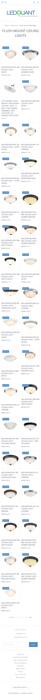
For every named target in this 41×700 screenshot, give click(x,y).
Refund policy (20, 677)
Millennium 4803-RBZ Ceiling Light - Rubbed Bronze (29, 240)
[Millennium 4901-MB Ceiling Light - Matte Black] (10, 261)
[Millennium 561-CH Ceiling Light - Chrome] (30, 460)
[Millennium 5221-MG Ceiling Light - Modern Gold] (30, 356)
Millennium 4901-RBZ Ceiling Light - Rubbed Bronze (29, 542)
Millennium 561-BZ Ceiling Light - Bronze (9, 508)
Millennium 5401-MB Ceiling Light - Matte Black (10, 242)
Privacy (20, 671)
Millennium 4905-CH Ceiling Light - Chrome (10, 407)
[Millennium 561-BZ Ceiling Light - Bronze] (10, 494)
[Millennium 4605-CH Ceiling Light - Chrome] (30, 293)
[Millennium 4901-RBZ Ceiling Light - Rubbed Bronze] (30, 527)
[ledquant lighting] (20, 12)
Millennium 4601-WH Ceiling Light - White (10, 605)
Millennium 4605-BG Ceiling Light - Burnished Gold (10, 305)
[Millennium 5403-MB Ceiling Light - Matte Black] (30, 389)
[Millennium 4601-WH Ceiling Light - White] (10, 593)
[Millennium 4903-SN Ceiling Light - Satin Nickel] (10, 166)
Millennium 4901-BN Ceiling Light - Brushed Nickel (10, 576)
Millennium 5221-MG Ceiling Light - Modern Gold (30, 368)
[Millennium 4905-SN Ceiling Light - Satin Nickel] (30, 325)
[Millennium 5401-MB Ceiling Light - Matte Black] (10, 230)
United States (19, 687)
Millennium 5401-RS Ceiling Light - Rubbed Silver (30, 69)
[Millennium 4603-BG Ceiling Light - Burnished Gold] (30, 163)
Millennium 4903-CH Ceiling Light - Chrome (10, 214)
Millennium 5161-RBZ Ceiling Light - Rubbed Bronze (29, 576)
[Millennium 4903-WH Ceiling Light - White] (30, 88)
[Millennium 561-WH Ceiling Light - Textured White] (10, 426)
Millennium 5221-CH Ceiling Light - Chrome (30, 508)
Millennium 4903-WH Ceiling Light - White (30, 103)
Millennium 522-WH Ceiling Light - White (10, 373)
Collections (14, 25)
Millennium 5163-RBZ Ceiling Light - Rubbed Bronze (29, 214)
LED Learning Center (20, 660)
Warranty (20, 666)
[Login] (34, 2)
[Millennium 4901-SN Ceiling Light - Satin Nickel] (10, 132)
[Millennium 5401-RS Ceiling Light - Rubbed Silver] (30, 55)
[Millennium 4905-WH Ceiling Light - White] (30, 261)
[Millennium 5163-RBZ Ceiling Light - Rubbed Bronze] (30, 199)
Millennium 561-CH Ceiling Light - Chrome (29, 474)
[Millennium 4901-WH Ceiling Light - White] (10, 55)
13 (26, 617)
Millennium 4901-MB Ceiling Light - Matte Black (10, 276)
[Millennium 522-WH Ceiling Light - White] (10, 358)
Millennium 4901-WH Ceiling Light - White (10, 69)
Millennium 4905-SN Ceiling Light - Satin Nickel (30, 339)
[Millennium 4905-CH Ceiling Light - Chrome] (10, 392)
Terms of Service (20, 674)
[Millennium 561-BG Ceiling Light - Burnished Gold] (10, 460)
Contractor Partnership (20, 657)
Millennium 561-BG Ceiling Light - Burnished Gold (9, 474)
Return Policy (20, 669)
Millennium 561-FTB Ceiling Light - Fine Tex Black (30, 441)
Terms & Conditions (20, 663)
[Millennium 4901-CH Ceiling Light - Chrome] (30, 132)
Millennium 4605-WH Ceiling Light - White (10, 334)
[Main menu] (2, 2)
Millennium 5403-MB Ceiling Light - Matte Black (30, 401)
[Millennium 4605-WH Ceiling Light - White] (10, 322)
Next (30, 617)
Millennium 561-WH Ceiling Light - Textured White (10, 441)
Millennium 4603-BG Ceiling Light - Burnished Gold (30, 175)
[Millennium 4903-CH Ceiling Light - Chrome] (10, 199)
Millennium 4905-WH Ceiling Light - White (30, 276)
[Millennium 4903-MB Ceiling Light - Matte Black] (10, 527)
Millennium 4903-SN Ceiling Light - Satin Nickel (10, 180)
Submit (33, 644)
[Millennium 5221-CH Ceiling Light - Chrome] (30, 494)
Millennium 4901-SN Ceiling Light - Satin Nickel (10, 146)
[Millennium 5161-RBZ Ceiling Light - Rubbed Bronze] (30, 561)
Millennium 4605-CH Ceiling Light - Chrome (30, 305)
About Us (21, 654)
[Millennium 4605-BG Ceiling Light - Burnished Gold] (10, 293)
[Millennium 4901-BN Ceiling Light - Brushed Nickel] (10, 561)
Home (7, 25)
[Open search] (5, 2)
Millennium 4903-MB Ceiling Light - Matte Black (10, 542)
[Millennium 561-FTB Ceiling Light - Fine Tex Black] (30, 426)
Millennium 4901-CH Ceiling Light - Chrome (30, 146)
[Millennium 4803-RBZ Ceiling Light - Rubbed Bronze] (30, 229)
